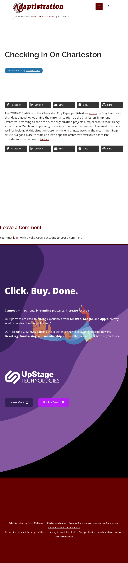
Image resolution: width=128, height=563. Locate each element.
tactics (44, 139)
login (16, 237)
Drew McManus (33, 70)
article (93, 113)
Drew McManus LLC (38, 523)
